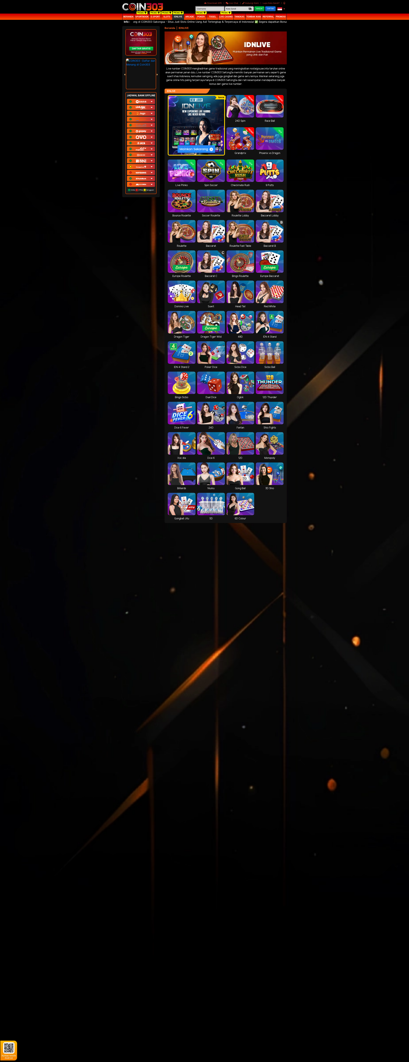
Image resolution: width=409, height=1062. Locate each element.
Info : (127, 21)
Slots (166, 16)
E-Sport (155, 16)
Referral (268, 16)
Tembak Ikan (253, 16)
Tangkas (239, 16)
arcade (189, 16)
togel (212, 16)
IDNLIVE (178, 16)
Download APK (214, 3)
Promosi (281, 16)
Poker (201, 16)
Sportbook (142, 16)
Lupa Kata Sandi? (271, 3)
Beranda (128, 16)
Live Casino (226, 16)
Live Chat (233, 3)
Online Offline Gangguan (142, 190)
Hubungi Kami (251, 3)
